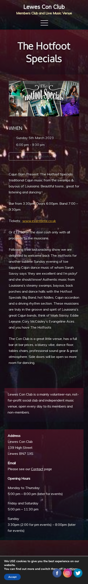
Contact (37, 469)
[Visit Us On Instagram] (67, 573)
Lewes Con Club (44, 6)
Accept (12, 577)
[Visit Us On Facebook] (57, 573)
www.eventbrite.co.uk (39, 221)
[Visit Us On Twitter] (78, 573)
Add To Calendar (35, 156)
